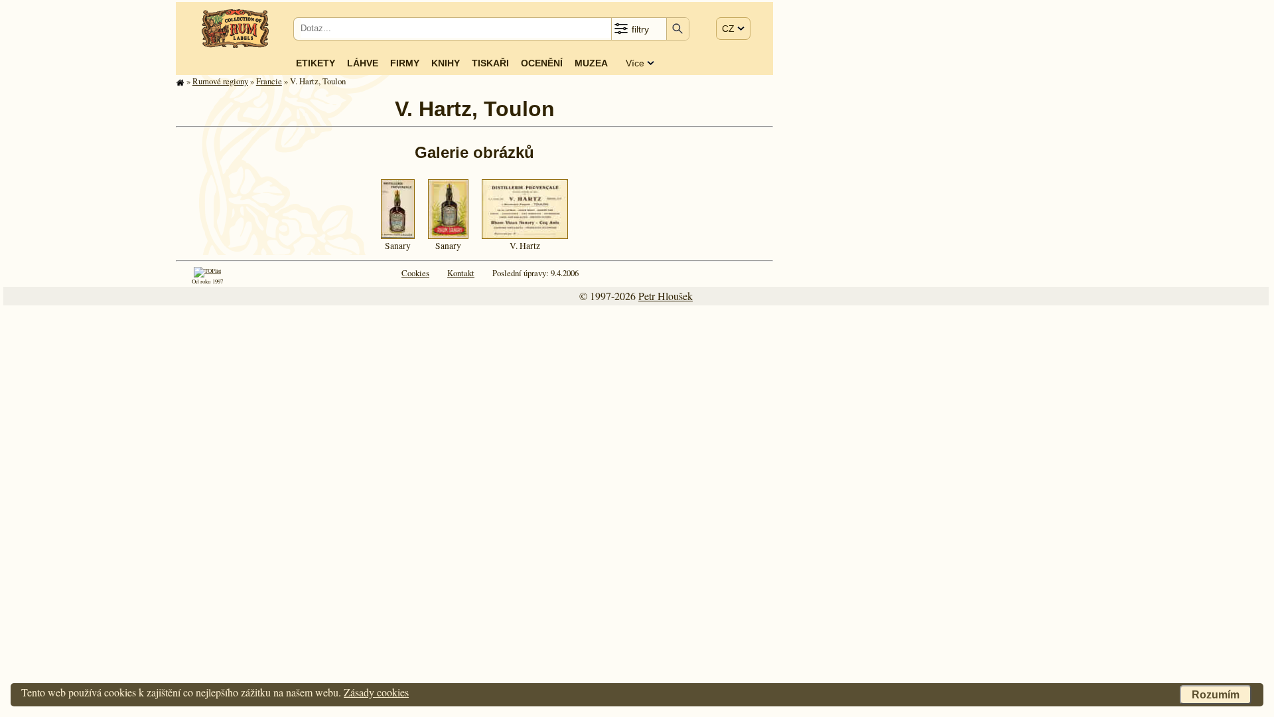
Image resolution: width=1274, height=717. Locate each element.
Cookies (415, 273)
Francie (269, 81)
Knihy (445, 63)
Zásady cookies (376, 692)
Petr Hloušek (665, 296)
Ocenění (542, 63)
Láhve (362, 63)
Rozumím (1215, 694)
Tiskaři (490, 63)
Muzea (591, 63)
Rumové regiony (220, 81)
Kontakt (460, 273)
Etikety (315, 63)
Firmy (404, 63)
